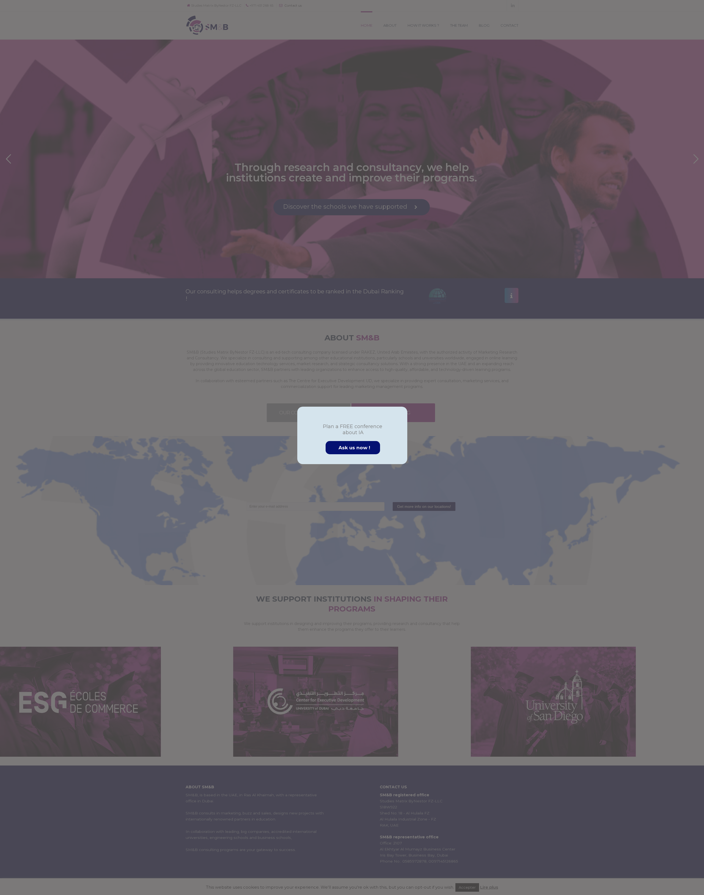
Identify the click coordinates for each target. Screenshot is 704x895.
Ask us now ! (354, 447)
